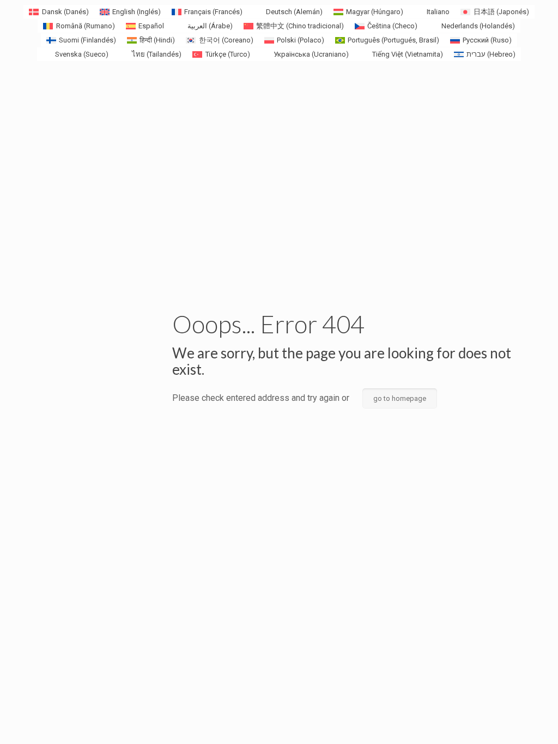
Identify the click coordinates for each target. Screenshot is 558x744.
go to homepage (399, 398)
